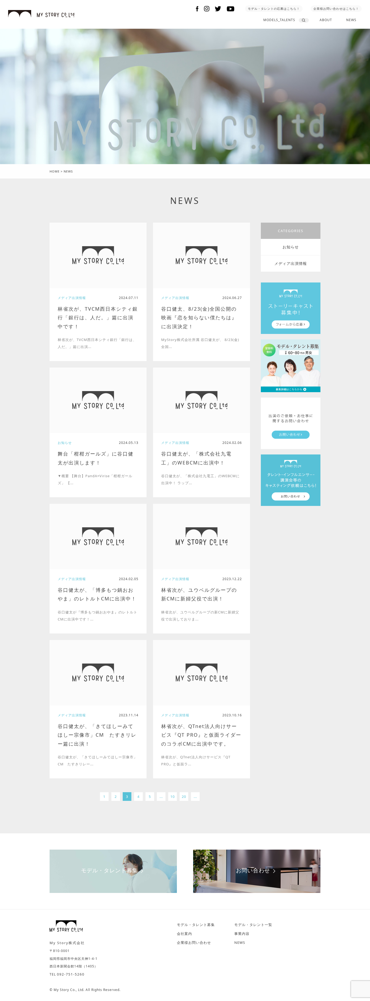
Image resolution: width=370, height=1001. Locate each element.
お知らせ (291, 246)
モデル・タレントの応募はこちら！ (274, 8)
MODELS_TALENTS (279, 20)
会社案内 (184, 933)
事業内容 (241, 933)
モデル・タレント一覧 (253, 924)
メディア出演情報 (290, 263)
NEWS (351, 20)
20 (184, 796)
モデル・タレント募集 (109, 870)
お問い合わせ (253, 870)
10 (172, 796)
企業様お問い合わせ (194, 942)
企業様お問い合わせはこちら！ (336, 8)
